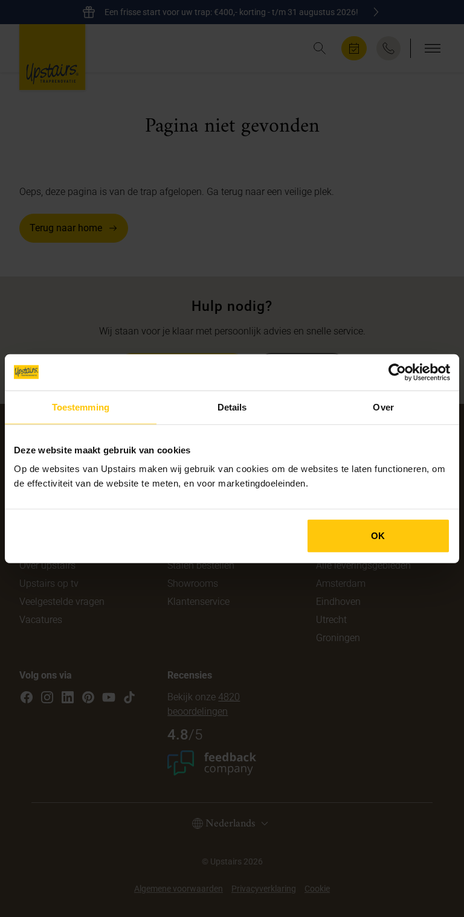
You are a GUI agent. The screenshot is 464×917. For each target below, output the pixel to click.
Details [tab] (232, 406)
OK (378, 536)
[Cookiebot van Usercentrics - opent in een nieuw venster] (397, 372)
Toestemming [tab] (80, 406)
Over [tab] (383, 406)
